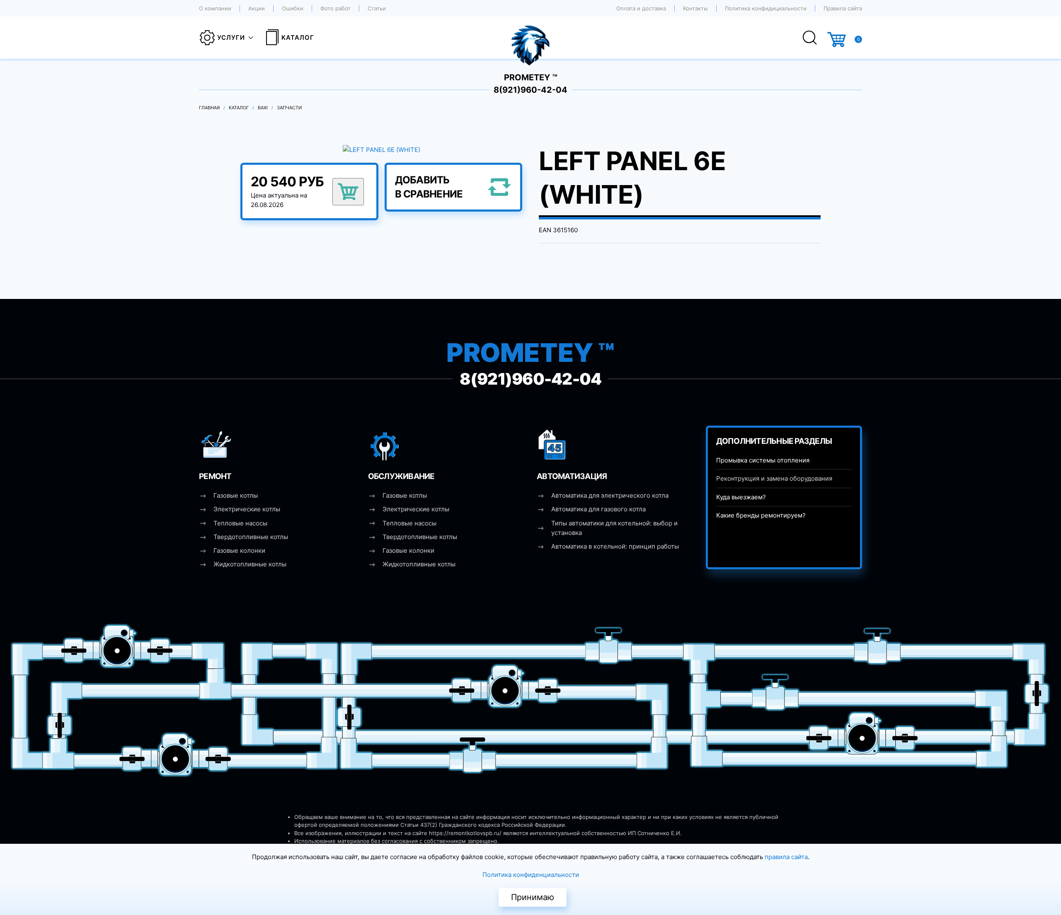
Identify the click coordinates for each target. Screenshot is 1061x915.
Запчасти (289, 108)
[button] (381, 149)
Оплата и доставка (641, 8)
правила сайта (786, 857)
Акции (256, 8)
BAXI (263, 108)
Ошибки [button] (292, 8)
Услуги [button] (231, 37)
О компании (215, 8)
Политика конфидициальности (766, 8)
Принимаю (532, 897)
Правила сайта (843, 8)
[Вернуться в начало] (530, 38)
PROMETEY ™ (530, 77)
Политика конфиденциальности (530, 875)
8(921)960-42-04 (530, 90)
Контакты (695, 8)
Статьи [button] (377, 8)
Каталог (297, 37)
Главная (209, 108)
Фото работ (335, 8)
